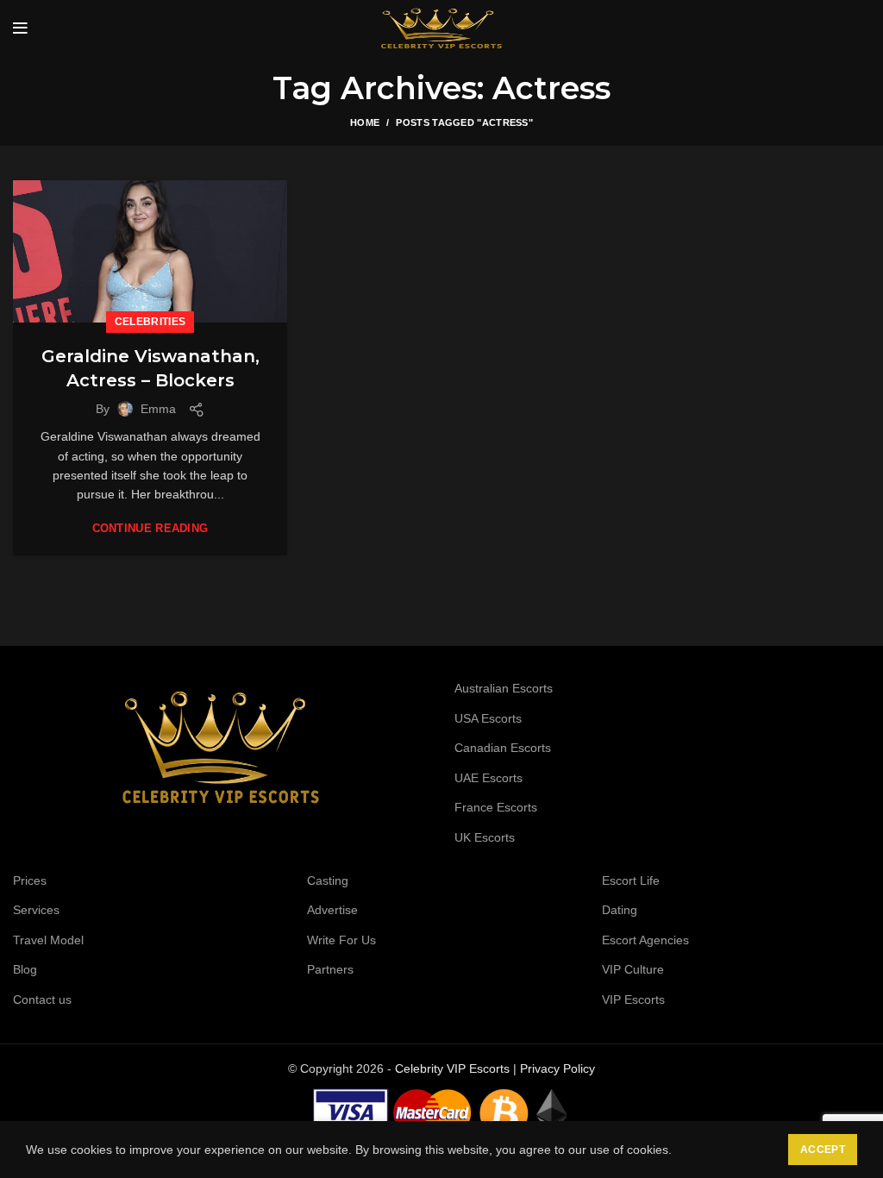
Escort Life (631, 880)
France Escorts (495, 807)
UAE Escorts (488, 778)
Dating (619, 910)
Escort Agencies (645, 940)
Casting (327, 880)
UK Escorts (484, 837)
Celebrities (150, 322)
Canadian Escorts (502, 748)
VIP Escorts (633, 999)
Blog (25, 969)
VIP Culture (633, 969)
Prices (30, 880)
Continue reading (150, 528)
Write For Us (341, 940)
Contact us (42, 999)
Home (364, 122)
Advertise (332, 910)
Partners (330, 969)
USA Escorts (488, 718)
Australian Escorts (503, 688)
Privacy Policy (557, 1068)
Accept (822, 1150)
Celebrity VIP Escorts (452, 1068)
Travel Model (48, 940)
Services (36, 910)
